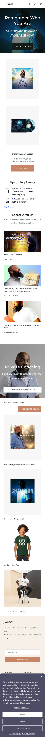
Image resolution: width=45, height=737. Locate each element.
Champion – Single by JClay (15, 519)
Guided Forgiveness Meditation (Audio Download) (20, 465)
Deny (22, 721)
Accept (22, 715)
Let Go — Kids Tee (11, 565)
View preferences (22, 728)
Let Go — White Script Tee (15, 611)
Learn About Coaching (21, 390)
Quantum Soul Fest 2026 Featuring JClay (22, 193)
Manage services (21, 707)
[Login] (35, 4)
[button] (41, 676)
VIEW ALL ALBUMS (22, 168)
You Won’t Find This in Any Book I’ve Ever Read (21, 326)
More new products (29, 409)
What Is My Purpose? (13, 255)
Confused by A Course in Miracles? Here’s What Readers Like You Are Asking (21, 290)
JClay (10, 3)
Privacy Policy (28, 733)
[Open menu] (3, 3)
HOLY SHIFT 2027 (19, 202)
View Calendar (9, 207)
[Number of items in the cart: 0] (41, 4)
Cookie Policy (15, 733)
